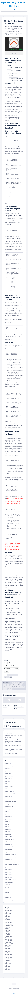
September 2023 (9, 943)
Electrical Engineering (11, 801)
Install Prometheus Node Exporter (19, 707)
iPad (7, 821)
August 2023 (8, 945)
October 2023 (8, 942)
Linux (5, 684)
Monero (8, 841)
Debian (21, 682)
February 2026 (8, 910)
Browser (8, 778)
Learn (7, 826)
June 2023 (7, 948)
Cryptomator (9, 788)
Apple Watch (9, 766)
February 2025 (8, 921)
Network (8, 844)
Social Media (9, 882)
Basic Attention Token (11, 771)
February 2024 (8, 936)
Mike (11, 682)
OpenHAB (12, 684)
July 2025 (7, 915)
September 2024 (9, 925)
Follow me (11, 75)
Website (8, 897)
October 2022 (8, 960)
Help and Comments (13, 77)
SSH (11, 677)
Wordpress (8, 900)
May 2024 (7, 931)
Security (5, 688)
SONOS (8, 884)
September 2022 (9, 962)
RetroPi (8, 869)
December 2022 (8, 957)
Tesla (7, 887)
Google (8, 804)
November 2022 (8, 959)
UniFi (7, 892)
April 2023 (7, 951)
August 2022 (8, 963)
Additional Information (12, 73)
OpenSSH (6, 677)
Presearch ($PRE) (10, 854)
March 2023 (7, 952)
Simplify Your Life (10, 879)
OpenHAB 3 (15, 675)
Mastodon (8, 834)
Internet (8, 816)
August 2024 (8, 927)
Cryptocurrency (10, 786)
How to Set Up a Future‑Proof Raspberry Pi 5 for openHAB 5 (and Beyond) (13, 741)
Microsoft (8, 836)
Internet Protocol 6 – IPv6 (12, 819)
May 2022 (7, 968)
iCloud (7, 814)
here (6, 601)
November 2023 (8, 940)
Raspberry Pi (10, 686)
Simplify (9, 688)
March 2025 (7, 919)
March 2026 (7, 909)
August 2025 (8, 913)
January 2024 (8, 937)
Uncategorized (9, 889)
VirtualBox (8, 894)
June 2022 (7, 966)
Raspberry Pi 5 (9, 867)
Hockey (8, 809)
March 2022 (7, 971)
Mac (8, 684)
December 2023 (8, 939)
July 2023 (7, 946)
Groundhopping (10, 806)
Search (8, 872)
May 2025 (7, 918)
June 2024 (7, 930)
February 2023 (8, 954)
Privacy (5, 686)
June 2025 (7, 916)
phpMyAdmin (9, 851)
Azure (7, 768)
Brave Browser (9, 776)
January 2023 (8, 955)
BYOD (7, 781)
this (18, 603)
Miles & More (9, 839)
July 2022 (7, 965)
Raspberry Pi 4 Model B (19, 686)
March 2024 (7, 934)
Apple (7, 763)
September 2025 (9, 912)
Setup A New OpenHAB (11, 753)
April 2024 (7, 933)
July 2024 (7, 928)
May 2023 (7, 949)
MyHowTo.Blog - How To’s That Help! (14, 4)
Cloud (7, 783)
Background (9, 65)
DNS (7, 798)
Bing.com (8, 773)
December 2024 (8, 922)
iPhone (8, 824)
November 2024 (8, 924)
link (9, 632)
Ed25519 (9, 675)
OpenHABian (18, 684)
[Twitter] (14, 9)
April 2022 (7, 969)
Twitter (18, 612)
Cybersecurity (16, 682)
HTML (7, 811)
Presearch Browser (10, 857)
